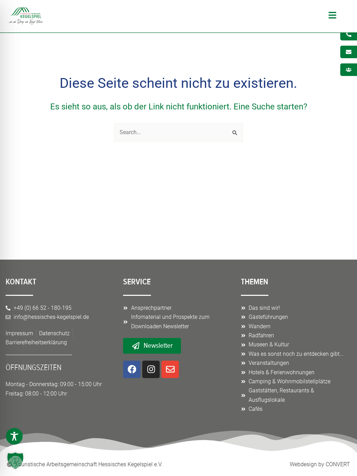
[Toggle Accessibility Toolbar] (14, 436)
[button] (193, 16)
